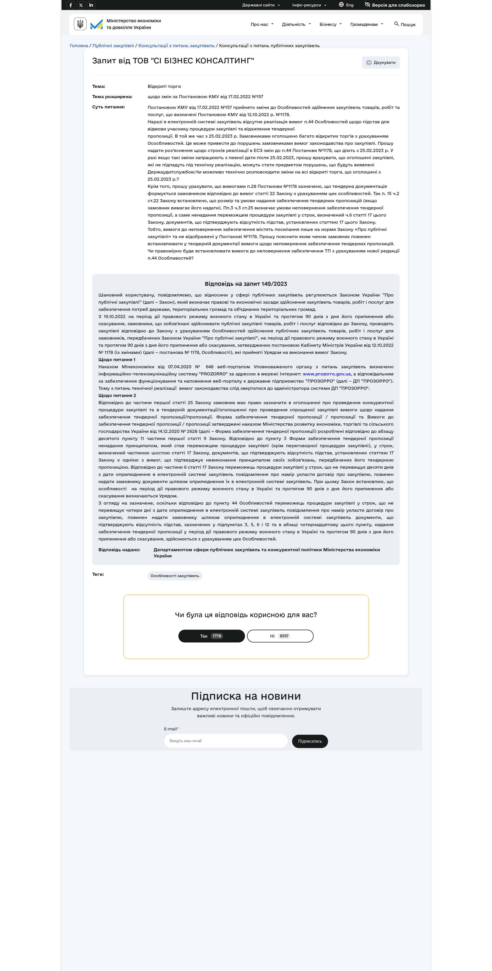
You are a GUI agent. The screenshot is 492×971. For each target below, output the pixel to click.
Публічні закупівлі (113, 45)
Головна (79, 45)
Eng (350, 5)
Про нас (260, 24)
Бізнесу (328, 24)
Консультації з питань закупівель (176, 45)
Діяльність (294, 24)
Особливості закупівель (175, 576)
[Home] (117, 24)
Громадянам (364, 24)
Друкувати (385, 62)
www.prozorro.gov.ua (326, 373)
